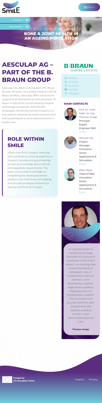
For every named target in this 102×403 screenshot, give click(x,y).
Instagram (74, 93)
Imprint (79, 379)
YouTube (73, 89)
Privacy (93, 379)
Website (72, 78)
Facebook (73, 85)
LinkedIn (73, 81)
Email (82, 131)
